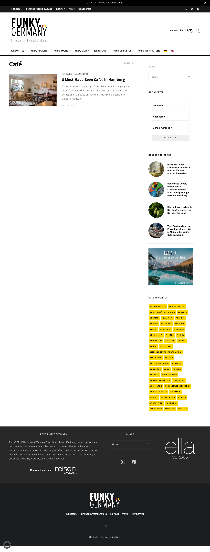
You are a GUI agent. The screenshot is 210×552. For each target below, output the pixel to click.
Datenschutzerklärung (39, 9)
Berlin (155, 318)
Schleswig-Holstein (178, 386)
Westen (170, 409)
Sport (154, 397)
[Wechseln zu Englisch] (172, 50)
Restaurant (170, 375)
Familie (180, 324)
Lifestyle (166, 346)
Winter (183, 409)
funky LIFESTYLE (122, 50)
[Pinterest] (192, 9)
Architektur (177, 307)
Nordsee (156, 369)
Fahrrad (167, 324)
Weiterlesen (68, 106)
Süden (182, 397)
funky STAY (81, 50)
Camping (168, 318)
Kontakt (60, 9)
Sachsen (180, 380)
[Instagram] (186, 9)
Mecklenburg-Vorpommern (166, 352)
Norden (177, 363)
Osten (177, 369)
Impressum (16, 9)
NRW (167, 369)
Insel (181, 335)
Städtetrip (168, 397)
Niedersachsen (160, 363)
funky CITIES (17, 50)
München (156, 358)
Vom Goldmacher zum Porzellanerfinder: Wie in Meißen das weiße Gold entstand (179, 230)
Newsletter (84, 9)
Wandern (172, 403)
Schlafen (156, 386)
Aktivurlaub (158, 307)
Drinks (181, 318)
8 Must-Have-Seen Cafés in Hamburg (93, 79)
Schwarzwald (159, 392)
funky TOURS (61, 50)
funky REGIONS (39, 50)
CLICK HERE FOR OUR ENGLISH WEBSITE (105, 3)
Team (71, 9)
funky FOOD (100, 50)
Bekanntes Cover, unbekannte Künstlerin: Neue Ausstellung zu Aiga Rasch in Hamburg (178, 189)
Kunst (182, 341)
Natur (169, 358)
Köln (154, 346)
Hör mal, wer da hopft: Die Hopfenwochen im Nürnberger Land (179, 210)
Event (154, 324)
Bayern (183, 312)
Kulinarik (156, 341)
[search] (189, 77)
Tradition (157, 403)
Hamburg (67, 74)
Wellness (156, 409)
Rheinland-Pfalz (160, 380)
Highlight (157, 335)
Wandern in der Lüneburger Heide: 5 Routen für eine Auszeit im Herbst (178, 169)
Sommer (176, 392)
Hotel (170, 335)
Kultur (171, 341)
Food (154, 329)
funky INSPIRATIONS (149, 50)
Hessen (180, 329)
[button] (7, 545)
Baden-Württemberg (163, 312)
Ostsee (155, 375)
